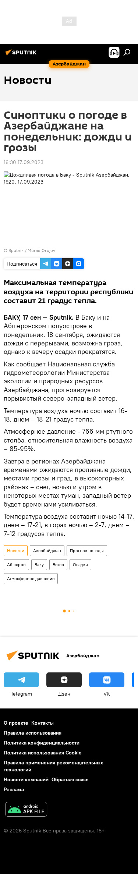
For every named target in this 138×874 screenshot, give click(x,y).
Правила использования (32, 732)
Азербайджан (47, 550)
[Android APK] (26, 810)
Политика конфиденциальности (41, 742)
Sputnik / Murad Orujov (31, 250)
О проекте (16, 723)
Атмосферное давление (30, 578)
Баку (39, 564)
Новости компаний (26, 779)
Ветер (58, 564)
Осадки (80, 564)
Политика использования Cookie (43, 752)
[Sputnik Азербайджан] (22, 55)
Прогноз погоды (87, 550)
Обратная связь (70, 779)
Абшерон (16, 564)
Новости (15, 550)
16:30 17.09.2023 (23, 162)
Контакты (42, 723)
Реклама (14, 789)
